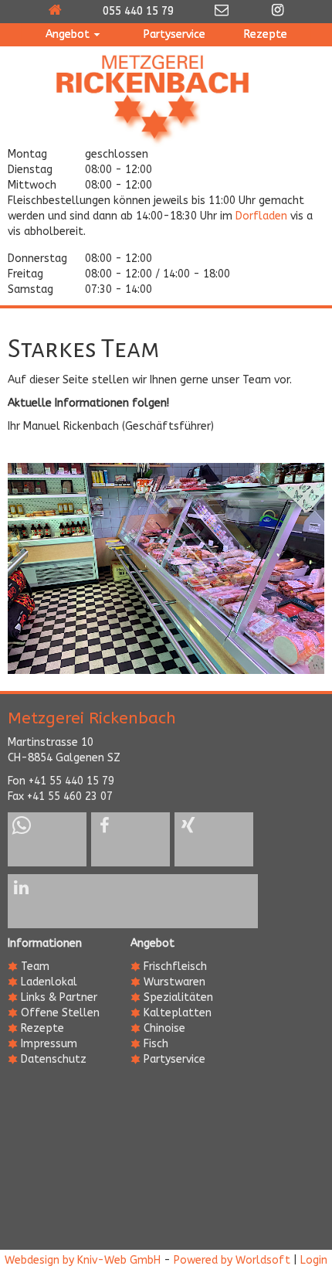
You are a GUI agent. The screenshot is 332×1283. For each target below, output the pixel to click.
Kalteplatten (178, 1012)
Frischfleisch (175, 966)
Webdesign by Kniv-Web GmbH (83, 1260)
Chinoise (164, 1028)
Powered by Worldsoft (232, 1260)
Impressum (49, 1043)
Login (313, 1260)
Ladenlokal (49, 982)
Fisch (156, 1043)
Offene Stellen (60, 1012)
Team (35, 966)
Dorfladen (261, 216)
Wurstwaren (174, 982)
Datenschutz (53, 1059)
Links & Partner (59, 997)
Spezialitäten (178, 997)
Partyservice (174, 1059)
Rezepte (42, 1028)
